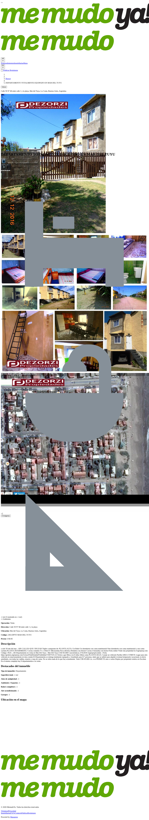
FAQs (12, 813)
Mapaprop (14, 817)
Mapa (25, 63)
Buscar (8, 79)
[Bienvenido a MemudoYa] (2, 2)
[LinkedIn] (6, 170)
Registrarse (13, 70)
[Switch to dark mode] (2, 70)
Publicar (6, 70)
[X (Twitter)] (4, 170)
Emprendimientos (7, 63)
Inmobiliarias (18, 63)
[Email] (9, 170)
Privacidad (12, 811)
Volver (4, 87)
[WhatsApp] (7, 170)
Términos (4, 811)
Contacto (18, 813)
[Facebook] (2, 170)
